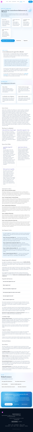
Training (18, 1)
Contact (30, 1)
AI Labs (7, 1)
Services (21, 1)
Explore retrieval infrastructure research (8, 386)
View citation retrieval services (20, 381)
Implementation (14, 1)
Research (10, 1)
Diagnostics (26, 40)
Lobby (24, 1)
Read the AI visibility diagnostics (16, 384)
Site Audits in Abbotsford (22, 386)
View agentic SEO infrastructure (7, 381)
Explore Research (24, 404)
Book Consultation (5, 384)
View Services (18, 40)
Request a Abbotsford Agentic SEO (8, 40)
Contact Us (20, 421)
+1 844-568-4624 (16, 419)
